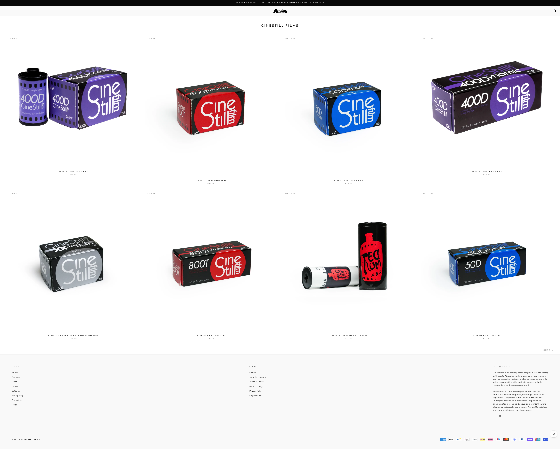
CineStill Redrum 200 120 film (349, 335)
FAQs (14, 405)
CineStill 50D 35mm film (349, 180)
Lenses (15, 386)
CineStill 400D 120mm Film (487, 172)
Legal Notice (255, 395)
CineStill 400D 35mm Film (73, 172)
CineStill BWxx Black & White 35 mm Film (73, 335)
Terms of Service (257, 382)
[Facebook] (494, 416)
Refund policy (255, 386)
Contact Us (17, 400)
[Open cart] (554, 11)
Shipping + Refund (258, 377)
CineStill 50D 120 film (487, 335)
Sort (547, 350)
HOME (15, 372)
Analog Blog (17, 395)
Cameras (16, 377)
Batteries (16, 391)
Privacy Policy (255, 391)
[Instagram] (500, 416)
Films (14, 382)
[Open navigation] (6, 11)
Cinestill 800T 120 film (211, 335)
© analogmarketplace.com (27, 440)
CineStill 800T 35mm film (211, 180)
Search (252, 372)
